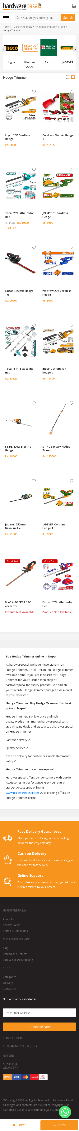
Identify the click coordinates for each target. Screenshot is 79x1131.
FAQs (6, 948)
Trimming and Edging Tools (50, 27)
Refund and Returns (15, 954)
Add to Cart (21, 156)
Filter (62, 1125)
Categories (9, 977)
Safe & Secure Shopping (18, 960)
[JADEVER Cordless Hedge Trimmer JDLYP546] (58, 497)
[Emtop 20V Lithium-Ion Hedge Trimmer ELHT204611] (58, 575)
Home (6, 27)
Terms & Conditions (15, 931)
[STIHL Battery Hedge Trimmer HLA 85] (58, 419)
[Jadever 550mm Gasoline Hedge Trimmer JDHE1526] (21, 497)
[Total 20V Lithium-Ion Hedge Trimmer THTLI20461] (21, 185)
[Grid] (73, 77)
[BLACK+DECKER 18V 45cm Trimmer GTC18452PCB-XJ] (21, 575)
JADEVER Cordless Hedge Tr (54, 526)
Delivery (8, 982)
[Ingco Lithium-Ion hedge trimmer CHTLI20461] (58, 341)
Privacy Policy (11, 925)
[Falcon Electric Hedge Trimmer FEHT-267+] (21, 263)
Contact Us (10, 988)
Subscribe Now (39, 1027)
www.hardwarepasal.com (22, 793)
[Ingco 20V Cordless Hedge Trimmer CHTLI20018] (21, 108)
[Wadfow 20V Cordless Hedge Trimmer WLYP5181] (58, 263)
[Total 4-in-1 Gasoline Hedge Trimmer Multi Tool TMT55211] (21, 341)
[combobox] (39, 17)
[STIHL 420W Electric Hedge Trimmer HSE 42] (21, 419)
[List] (68, 77)
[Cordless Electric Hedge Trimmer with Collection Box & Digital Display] (58, 108)
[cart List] (73, 6)
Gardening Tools (23, 27)
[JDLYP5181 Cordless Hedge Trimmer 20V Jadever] (58, 185)
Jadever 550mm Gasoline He (15, 526)
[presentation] (4, 49)
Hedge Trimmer (12, 30)
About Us (8, 919)
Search (68, 17)
